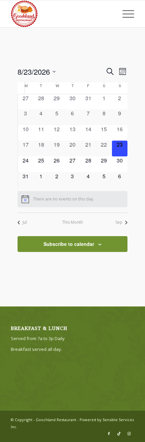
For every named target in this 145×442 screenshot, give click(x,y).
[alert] (73, 199)
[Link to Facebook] (109, 434)
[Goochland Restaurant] (60, 13)
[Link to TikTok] (119, 434)
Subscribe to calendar (69, 244)
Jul (25, 222)
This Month (72, 222)
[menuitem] (125, 13)
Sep (118, 222)
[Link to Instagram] (129, 434)
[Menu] (125, 13)
